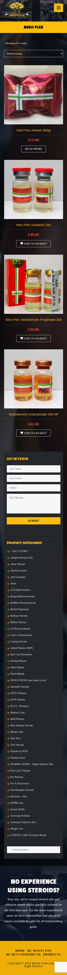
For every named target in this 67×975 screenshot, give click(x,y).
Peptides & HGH (19, 751)
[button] (58, 8)
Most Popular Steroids (21, 725)
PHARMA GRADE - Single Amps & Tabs (31, 764)
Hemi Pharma (17, 667)
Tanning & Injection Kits (23, 822)
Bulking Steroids (18, 615)
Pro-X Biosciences (19, 783)
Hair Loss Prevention (21, 654)
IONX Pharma (17, 699)
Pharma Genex (17, 757)
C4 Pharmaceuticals (20, 628)
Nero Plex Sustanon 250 (33, 225)
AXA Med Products (20, 590)
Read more (33, 148)
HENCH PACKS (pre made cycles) (28, 680)
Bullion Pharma (18, 622)
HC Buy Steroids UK (23, 954)
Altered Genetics (18, 570)
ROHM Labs (16, 803)
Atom (13, 583)
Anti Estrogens (17, 577)
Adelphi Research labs (21, 557)
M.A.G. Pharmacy (19, 706)
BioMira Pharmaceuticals (23, 602)
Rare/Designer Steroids (22, 790)
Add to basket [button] (35, 243)
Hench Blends (17, 673)
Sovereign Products (20, 815)
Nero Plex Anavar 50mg (34, 130)
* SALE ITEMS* (19, 551)
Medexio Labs (17, 712)
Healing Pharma (18, 661)
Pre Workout (16, 777)
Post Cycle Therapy (20, 770)
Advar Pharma (17, 564)
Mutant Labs (16, 732)
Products (52, 954)
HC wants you (39, 950)
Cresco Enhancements (21, 635)
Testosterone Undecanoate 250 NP (34, 414)
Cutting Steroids (18, 641)
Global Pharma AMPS (21, 648)
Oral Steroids (17, 744)
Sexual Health (17, 809)
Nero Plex (15, 738)
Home (20, 950)
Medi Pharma (17, 719)
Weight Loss (16, 828)
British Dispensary (19, 609)
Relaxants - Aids (18, 796)
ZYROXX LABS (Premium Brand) (28, 835)
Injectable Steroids (19, 686)
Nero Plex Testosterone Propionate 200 (34, 320)
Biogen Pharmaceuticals (22, 596)
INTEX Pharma (18, 693)
